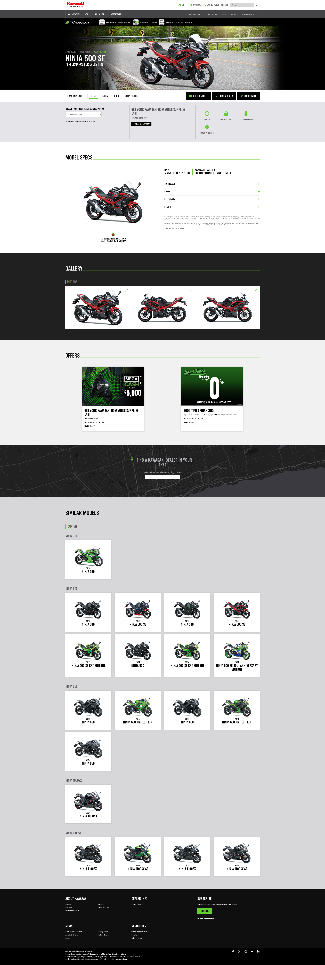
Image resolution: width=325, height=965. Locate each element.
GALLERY (104, 95)
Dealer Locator (137, 904)
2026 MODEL (70, 51)
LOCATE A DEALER (225, 96)
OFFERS (116, 95)
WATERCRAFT (116, 14)
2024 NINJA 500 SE (75, 95)
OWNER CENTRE (212, 14)
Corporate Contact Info (139, 932)
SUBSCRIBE (205, 910)
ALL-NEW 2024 (100, 51)
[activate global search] (256, 5)
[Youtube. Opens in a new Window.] (252, 951)
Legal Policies (103, 907)
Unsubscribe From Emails (206, 918)
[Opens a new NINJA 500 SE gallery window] (97, 307)
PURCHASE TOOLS (195, 14)
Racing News (103, 932)
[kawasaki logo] (75, 5)
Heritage (68, 907)
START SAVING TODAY (142, 124)
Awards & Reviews (72, 935)
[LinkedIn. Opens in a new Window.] (258, 951)
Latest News (103, 935)
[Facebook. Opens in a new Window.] (233, 951)
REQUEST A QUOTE (199, 96)
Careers (101, 904)
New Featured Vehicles (73, 932)
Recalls (134, 935)
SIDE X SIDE (100, 14)
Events (67, 938)
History (68, 904)
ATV (87, 14)
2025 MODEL (85, 51)
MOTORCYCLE (73, 14)
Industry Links (136, 938)
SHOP (224, 14)
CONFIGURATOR (249, 96)
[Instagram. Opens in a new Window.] (245, 951)
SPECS (93, 95)
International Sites (72, 911)
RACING (234, 14)
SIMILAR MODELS (131, 95)
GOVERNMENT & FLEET (249, 14)
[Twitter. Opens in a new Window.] (239, 951)
